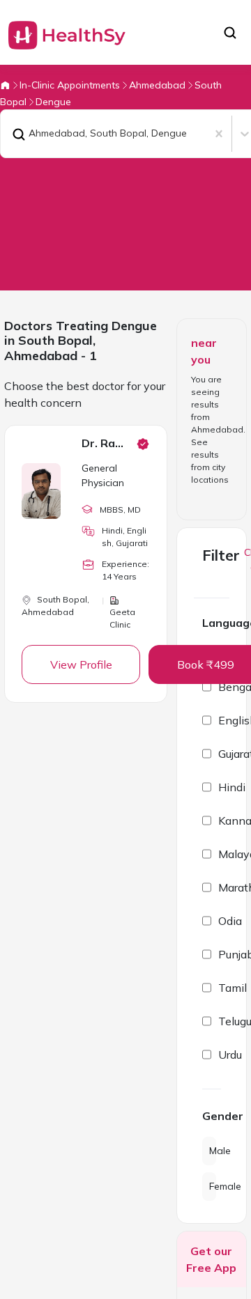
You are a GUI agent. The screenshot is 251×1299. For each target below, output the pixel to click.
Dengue (53, 101)
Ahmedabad (157, 85)
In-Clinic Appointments (70, 85)
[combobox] (9, 133)
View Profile (81, 664)
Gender (211, 1116)
